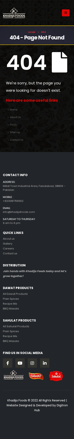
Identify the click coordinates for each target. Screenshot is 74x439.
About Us (15, 117)
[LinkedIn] (45, 363)
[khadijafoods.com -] (14, 12)
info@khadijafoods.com (19, 212)
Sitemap (15, 132)
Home (13, 109)
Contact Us (16, 140)
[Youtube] (20, 363)
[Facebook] (7, 363)
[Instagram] (32, 363)
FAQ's (13, 124)
